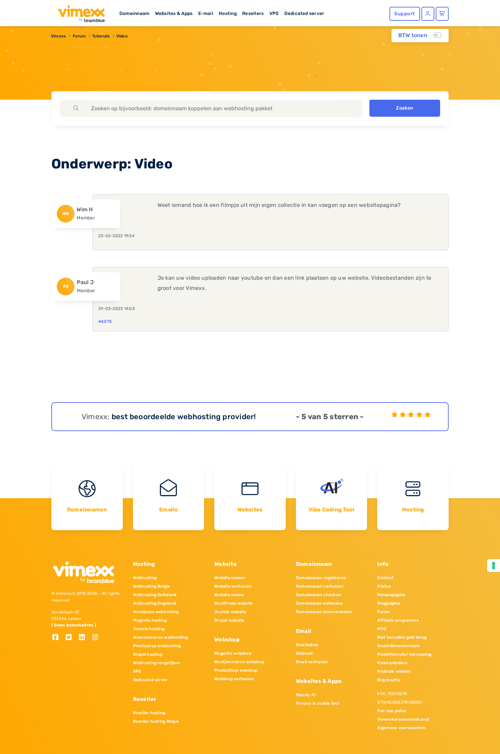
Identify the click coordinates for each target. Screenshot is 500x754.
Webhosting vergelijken (156, 662)
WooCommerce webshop (239, 661)
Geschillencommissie (398, 645)
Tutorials (101, 36)
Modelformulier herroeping (404, 654)
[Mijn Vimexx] (427, 14)
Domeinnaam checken (318, 594)
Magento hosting (150, 620)
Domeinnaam (134, 13)
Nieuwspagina (391, 594)
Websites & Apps (174, 13)
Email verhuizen (312, 661)
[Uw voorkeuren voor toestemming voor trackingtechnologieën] (493, 565)
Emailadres (307, 644)
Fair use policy (391, 710)
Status (383, 586)
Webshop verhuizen (234, 678)
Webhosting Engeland (154, 603)
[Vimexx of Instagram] (97, 638)
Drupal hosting (147, 654)
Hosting (228, 13)
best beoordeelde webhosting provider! (184, 416)
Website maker (229, 594)
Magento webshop (232, 653)
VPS (274, 13)
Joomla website (230, 611)
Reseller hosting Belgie (156, 721)
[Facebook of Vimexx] (58, 638)
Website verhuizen (232, 586)
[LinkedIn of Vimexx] (84, 638)
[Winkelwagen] (442, 14)
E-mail (205, 13)
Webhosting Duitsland (155, 594)
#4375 (105, 321)
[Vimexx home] (78, 11)
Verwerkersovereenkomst (403, 719)
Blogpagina (388, 603)
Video (122, 36)
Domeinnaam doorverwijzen (324, 611)
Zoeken (404, 108)
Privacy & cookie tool (317, 703)
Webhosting (144, 577)
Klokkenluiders (392, 662)
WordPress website (233, 603)
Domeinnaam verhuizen (320, 586)
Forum (79, 36)
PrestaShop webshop (235, 670)
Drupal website (229, 620)
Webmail (304, 653)
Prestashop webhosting (157, 645)
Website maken (229, 577)
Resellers (253, 13)
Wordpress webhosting (156, 611)
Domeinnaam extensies (319, 603)
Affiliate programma (398, 620)
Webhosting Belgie (151, 586)
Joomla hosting (148, 628)
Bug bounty (388, 679)
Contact (385, 577)
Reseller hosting (149, 712)
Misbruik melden (393, 671)
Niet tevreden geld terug (402, 637)
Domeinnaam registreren (321, 577)
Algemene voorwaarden (401, 727)
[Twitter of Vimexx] (71, 638)
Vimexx (58, 36)
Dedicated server (304, 13)
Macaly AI (306, 694)
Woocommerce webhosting (160, 637)
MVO (381, 628)
